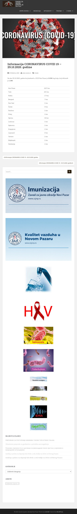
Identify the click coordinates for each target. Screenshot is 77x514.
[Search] (69, 171)
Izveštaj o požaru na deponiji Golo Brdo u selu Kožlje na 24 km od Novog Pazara (32, 454)
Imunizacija (37, 11)
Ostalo (36, 73)
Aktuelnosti (48, 11)
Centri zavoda (24, 11)
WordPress (60, 512)
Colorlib (47, 512)
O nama (68, 11)
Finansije (59, 11)
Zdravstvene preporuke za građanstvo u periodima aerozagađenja (27, 444)
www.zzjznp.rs (26, 73)
